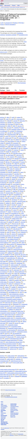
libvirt (16, 124)
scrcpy (18, 357)
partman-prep (13, 349)
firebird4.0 (8, 143)
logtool (22, 290)
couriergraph (3, 309)
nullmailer (14, 177)
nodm (1, 246)
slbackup (18, 282)
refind (13, 203)
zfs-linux (2, 355)
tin (18, 232)
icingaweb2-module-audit (6, 335)
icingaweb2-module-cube (6, 318)
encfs (8, 187)
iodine (20, 210)
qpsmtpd (17, 297)
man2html (15, 191)
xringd (6, 338)
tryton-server (4, 277)
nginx (11, 139)
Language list (8, 22)
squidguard (21, 234)
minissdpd (2, 172)
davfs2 (13, 179)
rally (6, 333)
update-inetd (8, 138)
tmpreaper (11, 180)
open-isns (18, 155)
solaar (1, 177)
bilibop (2, 249)
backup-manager (13, 225)
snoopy (13, 232)
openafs (2, 196)
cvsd (1, 289)
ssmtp (10, 182)
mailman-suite (15, 242)
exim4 (6, 136)
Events (2, 414)
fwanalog (16, 304)
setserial (13, 186)
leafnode (2, 273)
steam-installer (17, 146)
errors (25, 41)
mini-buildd (3, 292)
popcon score (3, 52)
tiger (8, 206)
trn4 (12, 376)
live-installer (22, 345)
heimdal (2, 158)
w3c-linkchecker (4, 263)
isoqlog (7, 287)
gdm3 (1, 136)
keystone (16, 280)
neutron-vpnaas (20, 337)
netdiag (7, 203)
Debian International (5, 7)
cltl (6, 362)
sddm (2, 93)
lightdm (17, 139)
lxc (6, 156)
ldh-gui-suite (10, 337)
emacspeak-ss (4, 311)
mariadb (9, 122)
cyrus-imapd (16, 184)
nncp (19, 289)
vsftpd (15, 163)
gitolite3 (10, 222)
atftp (14, 189)
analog (2, 151)
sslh (17, 230)
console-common (19, 175)
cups (7, 119)
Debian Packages (13, 409)
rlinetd (24, 256)
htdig (6, 198)
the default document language (11, 396)
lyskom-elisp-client (9, 314)
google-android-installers (6, 371)
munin (22, 150)
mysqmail (13, 289)
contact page (6, 427)
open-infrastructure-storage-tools (14, 342)
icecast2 (12, 198)
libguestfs (13, 148)
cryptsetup (16, 127)
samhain (2, 229)
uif (6, 295)
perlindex (2, 199)
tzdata (1, 127)
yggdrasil (23, 225)
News (2, 411)
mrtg (1, 198)
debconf (2, 120)
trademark (11, 435)
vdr (1, 216)
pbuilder (21, 177)
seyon (13, 196)
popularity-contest (15, 129)
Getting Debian (13, 403)
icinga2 (23, 158)
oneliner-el (18, 314)
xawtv (21, 172)
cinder (6, 265)
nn (21, 278)
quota (1, 163)
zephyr (2, 156)
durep (10, 241)
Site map (2, 419)
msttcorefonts (20, 355)
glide (10, 271)
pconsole (11, 282)
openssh (15, 120)
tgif (12, 254)
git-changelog (16, 333)
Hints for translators (10, 24)
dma (8, 199)
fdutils (8, 184)
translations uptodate (11, 34)
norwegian (10, 170)
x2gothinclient (3, 270)
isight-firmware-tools (16, 361)
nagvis (16, 273)
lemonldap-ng (14, 213)
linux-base (10, 124)
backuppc (19, 203)
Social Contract (4, 405)
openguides (3, 330)
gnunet (7, 246)
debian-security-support (6, 174)
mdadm (9, 150)
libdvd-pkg (2, 357)
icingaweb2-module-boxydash (8, 313)
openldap (2, 124)
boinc (1, 179)
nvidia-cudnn (10, 359)
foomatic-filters (9, 192)
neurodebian (16, 194)
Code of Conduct (4, 406)
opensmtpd (21, 227)
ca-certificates (3, 131)
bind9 (9, 120)
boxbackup (10, 316)
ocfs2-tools (16, 270)
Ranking (15, 22)
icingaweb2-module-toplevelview (8, 340)
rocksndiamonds (4, 361)
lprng (8, 234)
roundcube (8, 163)
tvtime (13, 246)
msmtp (2, 162)
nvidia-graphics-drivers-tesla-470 (8, 369)
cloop (23, 261)
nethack (8, 177)
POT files (21, 22)
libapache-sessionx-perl (6, 297)
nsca (1, 201)
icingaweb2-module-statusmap (14, 307)
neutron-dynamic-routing (16, 347)
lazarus (16, 167)
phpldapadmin (7, 216)
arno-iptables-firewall (12, 239)
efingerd (17, 309)
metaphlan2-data (20, 244)
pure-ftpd (16, 174)
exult (1, 362)
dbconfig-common (17, 153)
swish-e (7, 268)
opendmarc (14, 199)
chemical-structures (18, 249)
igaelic (9, 211)
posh (18, 268)
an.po (16, 93)
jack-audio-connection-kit (13, 165)
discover (20, 126)
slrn (7, 220)
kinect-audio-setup (18, 362)
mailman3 (17, 215)
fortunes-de (16, 211)
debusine (23, 232)
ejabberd (2, 223)
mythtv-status (3, 282)
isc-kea (20, 179)
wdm (1, 254)
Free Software (3, 407)
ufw (19, 148)
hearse (13, 268)
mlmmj (12, 220)
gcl (6, 225)
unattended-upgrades (13, 144)
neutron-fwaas (3, 349)
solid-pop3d (21, 301)
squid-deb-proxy (11, 258)
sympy (18, 141)
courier (2, 187)
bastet (8, 204)
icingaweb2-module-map (16, 311)
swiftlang (10, 253)
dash (24, 129)
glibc (8, 117)
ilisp (21, 292)
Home (2, 401)
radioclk (17, 222)
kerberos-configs (4, 160)
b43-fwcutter (11, 357)
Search (2, 420)
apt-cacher (23, 254)
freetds (7, 151)
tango (9, 189)
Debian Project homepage (10, 389)
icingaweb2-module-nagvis (14, 328)
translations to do (23, 34)
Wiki (18, 5)
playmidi (23, 222)
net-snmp (9, 127)
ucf (7, 129)
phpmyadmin (15, 162)
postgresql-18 (22, 138)
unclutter (7, 179)
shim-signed (16, 132)
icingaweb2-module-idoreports (8, 321)
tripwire (2, 204)
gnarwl (10, 323)
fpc (9, 153)
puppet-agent (3, 180)
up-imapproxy (3, 271)
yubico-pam (3, 222)
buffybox (11, 309)
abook (1, 203)
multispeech (17, 283)
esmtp (12, 263)
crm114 (18, 256)
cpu (23, 270)
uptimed (3, 175)
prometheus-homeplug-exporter (8, 343)
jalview (2, 244)
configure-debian (18, 216)
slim (22, 211)
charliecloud (3, 283)
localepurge (3, 182)
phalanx (9, 229)
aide (19, 186)
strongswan (3, 153)
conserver (11, 278)
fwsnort (2, 299)
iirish (22, 191)
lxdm (1, 213)
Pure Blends (12, 407)
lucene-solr (16, 223)
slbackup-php (21, 287)
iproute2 (12, 131)
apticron (16, 172)
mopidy (18, 220)
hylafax (2, 208)
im (15, 285)
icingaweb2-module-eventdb (7, 331)
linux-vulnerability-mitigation (7, 256)
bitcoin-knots (21, 330)
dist (10, 270)
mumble (17, 182)
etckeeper (20, 160)
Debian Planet (3, 424)
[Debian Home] (2, 2)
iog (12, 306)
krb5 (13, 117)
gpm (20, 134)
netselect (17, 168)
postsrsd (2, 206)
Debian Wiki (3, 418)
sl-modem (6, 378)
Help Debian (3, 410)
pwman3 (2, 290)
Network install (13, 405)
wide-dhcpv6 (16, 229)
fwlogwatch (3, 278)
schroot (21, 163)
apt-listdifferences (13, 292)
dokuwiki (2, 230)
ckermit (2, 227)
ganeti (19, 204)
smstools (2, 253)
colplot (10, 280)
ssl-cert (13, 136)
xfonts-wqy (8, 210)
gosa (8, 232)
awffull (18, 206)
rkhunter (2, 165)
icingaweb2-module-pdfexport (7, 301)
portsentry (21, 241)
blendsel (17, 158)
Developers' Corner (14, 410)
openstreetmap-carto (5, 304)
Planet (13, 5)
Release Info (3, 416)
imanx (1, 210)
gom (1, 302)
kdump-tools (15, 208)
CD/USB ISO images (14, 406)
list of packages (22, 82)
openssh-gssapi (22, 201)
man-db (9, 132)
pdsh (16, 241)
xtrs (10, 362)
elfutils (9, 126)
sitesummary (3, 241)
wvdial (21, 199)
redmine (7, 213)
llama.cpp (18, 192)
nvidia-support (11, 355)
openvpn (16, 150)
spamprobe (19, 263)
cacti (23, 206)
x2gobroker (3, 280)
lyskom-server (3, 347)
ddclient (19, 180)
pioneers (8, 191)
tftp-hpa (8, 162)
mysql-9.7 (11, 156)
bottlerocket (10, 290)
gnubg (19, 196)
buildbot (7, 254)
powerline (2, 170)
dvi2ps (16, 254)
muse (23, 220)
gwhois (10, 237)
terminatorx (16, 237)
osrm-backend (12, 330)
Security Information (14, 414)
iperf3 (6, 148)
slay (6, 215)
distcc (7, 208)
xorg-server (17, 122)
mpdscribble (15, 275)
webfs (20, 251)
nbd (10, 194)
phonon (6, 139)
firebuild (17, 376)
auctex (2, 155)
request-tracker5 (12, 251)
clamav (3, 144)
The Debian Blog (4, 421)
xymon (13, 206)
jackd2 (19, 136)
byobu (11, 168)
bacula (23, 162)
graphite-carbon (18, 253)
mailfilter (13, 287)
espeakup (7, 201)
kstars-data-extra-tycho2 (6, 374)
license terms (20, 433)
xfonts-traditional (4, 242)
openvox (10, 175)
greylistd (18, 247)
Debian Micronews (4, 423)
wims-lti (21, 349)
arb (16, 374)
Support (12, 411)
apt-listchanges (12, 134)
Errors (2, 24)
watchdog (2, 184)
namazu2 (7, 218)
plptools (2, 316)
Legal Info (3, 409)
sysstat (23, 144)
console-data (3, 168)
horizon (9, 273)
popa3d (12, 277)
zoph (18, 277)
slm (1, 338)
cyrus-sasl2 (19, 119)
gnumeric (13, 160)
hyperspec (18, 359)
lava (18, 278)
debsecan (22, 167)
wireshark (15, 143)
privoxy (19, 198)
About (2, 403)
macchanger (3, 194)
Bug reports (12, 415)
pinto (19, 321)
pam (12, 119)
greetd (13, 201)
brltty (14, 126)
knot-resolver (11, 244)
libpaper (2, 134)
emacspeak (18, 259)
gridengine (3, 211)
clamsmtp (2, 239)
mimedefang (14, 266)
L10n (2, 22)
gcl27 (11, 285)
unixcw (6, 186)
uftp (6, 285)
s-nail (10, 167)
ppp (15, 138)
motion (2, 192)
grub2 (1, 119)
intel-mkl (21, 369)
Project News (3, 412)
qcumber (8, 249)
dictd (9, 172)
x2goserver (14, 151)
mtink (22, 242)
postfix (9, 146)
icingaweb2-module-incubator (13, 299)
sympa (21, 275)
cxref (7, 227)
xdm (24, 196)
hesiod (11, 215)
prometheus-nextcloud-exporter (12, 319)
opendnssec (11, 230)
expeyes (13, 234)
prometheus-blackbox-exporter (8, 235)
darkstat (2, 220)
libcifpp (14, 204)
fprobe (10, 283)
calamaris (10, 261)
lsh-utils (18, 261)
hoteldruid (18, 316)
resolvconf (9, 158)
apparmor (2, 122)
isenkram (20, 187)
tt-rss (23, 280)
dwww (22, 208)
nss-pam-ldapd (9, 155)
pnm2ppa (19, 156)
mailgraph (13, 227)
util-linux (2, 117)
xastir (8, 196)
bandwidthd (9, 259)
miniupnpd (10, 247)
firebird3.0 (2, 146)
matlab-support (15, 218)
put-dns (16, 323)
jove (9, 223)
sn (9, 333)
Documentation (4, 415)
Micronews (7, 5)
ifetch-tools (8, 302)
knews (16, 290)
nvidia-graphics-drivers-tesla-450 (15, 373)
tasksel (19, 117)
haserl (7, 289)
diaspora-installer (11, 345)
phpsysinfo (3, 251)
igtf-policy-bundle (17, 302)
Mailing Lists (12, 416)
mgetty (23, 215)
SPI (10, 433)
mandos (2, 258)
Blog (1, 5)
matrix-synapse (14, 265)
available (2, 429)
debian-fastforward (19, 271)
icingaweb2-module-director (17, 295)
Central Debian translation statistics (16, 7)
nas (1, 139)
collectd (17, 170)
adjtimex (2, 234)
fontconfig (22, 120)
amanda (13, 187)
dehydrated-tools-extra (16, 338)
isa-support (11, 141)
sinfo (23, 319)
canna (14, 210)
